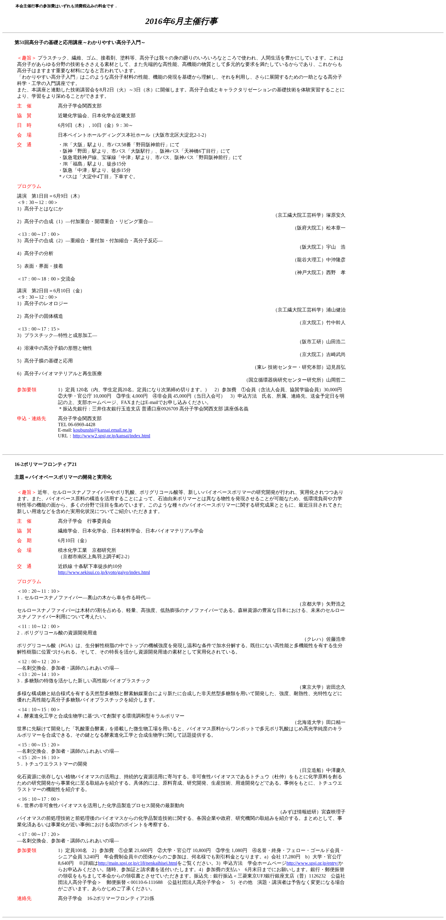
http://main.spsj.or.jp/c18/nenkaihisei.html (137, 863)
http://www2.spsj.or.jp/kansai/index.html (111, 435)
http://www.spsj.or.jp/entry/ (312, 863)
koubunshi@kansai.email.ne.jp (102, 430)
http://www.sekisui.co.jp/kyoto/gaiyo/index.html (104, 572)
